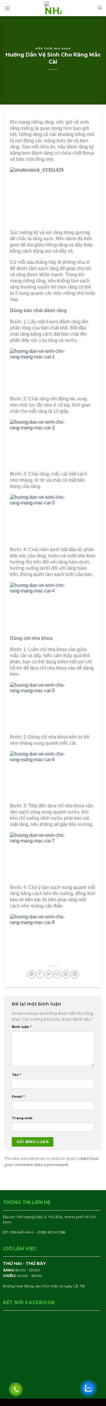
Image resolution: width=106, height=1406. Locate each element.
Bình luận (22, 1027)
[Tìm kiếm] (100, 8)
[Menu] (7, 8)
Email (18, 1096)
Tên (16, 1075)
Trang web (22, 1118)
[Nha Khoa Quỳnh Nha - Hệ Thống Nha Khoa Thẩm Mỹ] (53, 8)
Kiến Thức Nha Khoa (52, 48)
